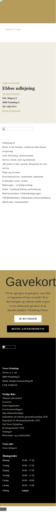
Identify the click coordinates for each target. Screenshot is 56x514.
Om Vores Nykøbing (12, 424)
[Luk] (3, 509)
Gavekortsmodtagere (12, 409)
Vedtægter (7, 431)
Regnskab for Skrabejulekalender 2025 (21, 420)
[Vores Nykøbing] (9, 2)
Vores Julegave (9, 448)
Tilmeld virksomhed (12, 398)
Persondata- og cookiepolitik (16, 435)
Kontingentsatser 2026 (13, 428)
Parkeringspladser (11, 405)
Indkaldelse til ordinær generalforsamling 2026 (25, 417)
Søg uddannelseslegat (12, 413)
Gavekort (6, 402)
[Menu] (28, 19)
